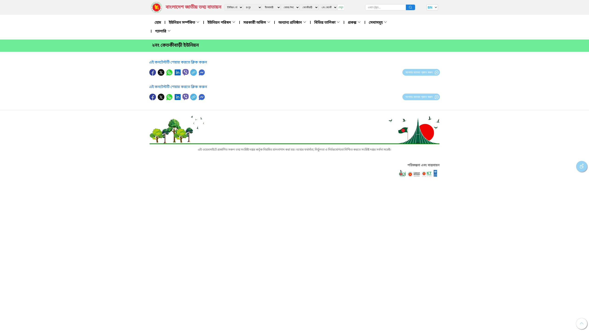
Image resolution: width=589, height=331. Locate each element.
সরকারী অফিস (255, 22)
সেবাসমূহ (376, 22)
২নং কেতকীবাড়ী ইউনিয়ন (175, 46)
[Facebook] (153, 74)
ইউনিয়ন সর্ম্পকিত (182, 22)
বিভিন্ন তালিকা (325, 22)
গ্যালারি (161, 31)
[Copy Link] (194, 74)
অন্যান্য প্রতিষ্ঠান (290, 22)
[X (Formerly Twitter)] (161, 74)
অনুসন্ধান (410, 7)
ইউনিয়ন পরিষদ (220, 22)
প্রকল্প (352, 22)
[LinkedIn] (178, 74)
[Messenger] (201, 74)
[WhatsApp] (170, 74)
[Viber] (185, 72)
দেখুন (340, 7)
